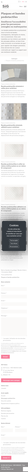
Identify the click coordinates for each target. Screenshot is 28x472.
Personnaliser (14, 246)
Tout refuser (14, 243)
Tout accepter (14, 240)
